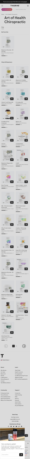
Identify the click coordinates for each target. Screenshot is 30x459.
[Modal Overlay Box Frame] (12, 443)
